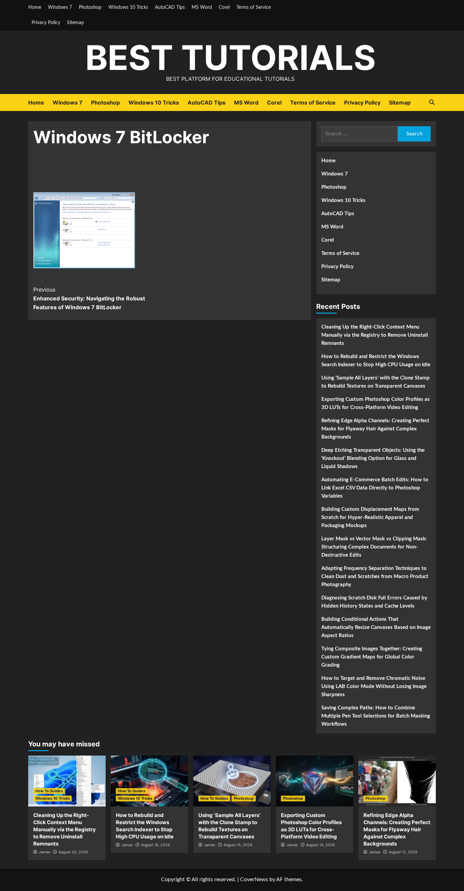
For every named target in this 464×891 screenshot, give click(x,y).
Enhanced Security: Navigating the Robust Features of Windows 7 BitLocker (89, 298)
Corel (224, 7)
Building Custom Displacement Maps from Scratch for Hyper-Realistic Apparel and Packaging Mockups (370, 517)
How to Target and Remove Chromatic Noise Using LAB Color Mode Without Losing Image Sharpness (374, 686)
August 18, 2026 (155, 844)
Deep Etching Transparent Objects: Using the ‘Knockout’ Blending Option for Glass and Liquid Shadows (373, 458)
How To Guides (49, 790)
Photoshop (90, 7)
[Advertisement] (169, 174)
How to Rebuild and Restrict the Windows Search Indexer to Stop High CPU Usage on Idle (375, 360)
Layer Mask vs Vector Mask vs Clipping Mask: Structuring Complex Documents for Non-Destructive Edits (374, 547)
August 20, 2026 (73, 852)
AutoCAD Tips (170, 7)
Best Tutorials (230, 57)
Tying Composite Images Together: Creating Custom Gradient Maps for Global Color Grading (371, 657)
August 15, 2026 (238, 844)
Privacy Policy (46, 22)
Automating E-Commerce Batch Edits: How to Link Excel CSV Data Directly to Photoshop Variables (374, 488)
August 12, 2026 (403, 852)
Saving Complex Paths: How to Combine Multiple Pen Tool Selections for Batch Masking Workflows (375, 716)
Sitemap (75, 22)
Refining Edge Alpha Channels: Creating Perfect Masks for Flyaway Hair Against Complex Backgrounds (375, 429)
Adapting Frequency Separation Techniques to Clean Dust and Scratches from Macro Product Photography (374, 576)
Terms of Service (253, 7)
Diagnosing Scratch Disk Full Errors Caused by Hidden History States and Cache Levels (374, 602)
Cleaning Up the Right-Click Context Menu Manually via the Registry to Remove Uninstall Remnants (374, 335)
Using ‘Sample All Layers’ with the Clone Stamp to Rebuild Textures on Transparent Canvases (375, 382)
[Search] (431, 102)
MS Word (202, 7)
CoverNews (254, 879)
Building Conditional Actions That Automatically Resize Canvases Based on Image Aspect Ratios (376, 627)
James (44, 852)
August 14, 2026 (320, 844)
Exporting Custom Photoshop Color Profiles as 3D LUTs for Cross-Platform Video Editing (375, 403)
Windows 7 (60, 7)
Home (34, 7)
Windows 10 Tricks (128, 7)
